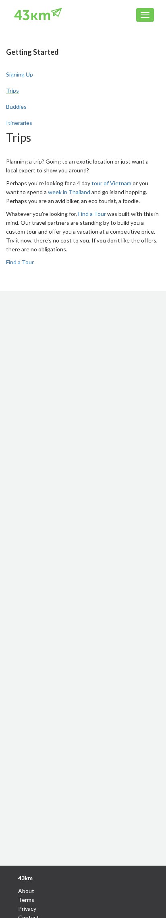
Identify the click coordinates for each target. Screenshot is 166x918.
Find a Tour (92, 213)
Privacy (27, 908)
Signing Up (19, 74)
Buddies (16, 106)
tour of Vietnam (111, 183)
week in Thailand (69, 192)
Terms (26, 899)
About (26, 890)
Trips (12, 90)
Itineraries (19, 122)
